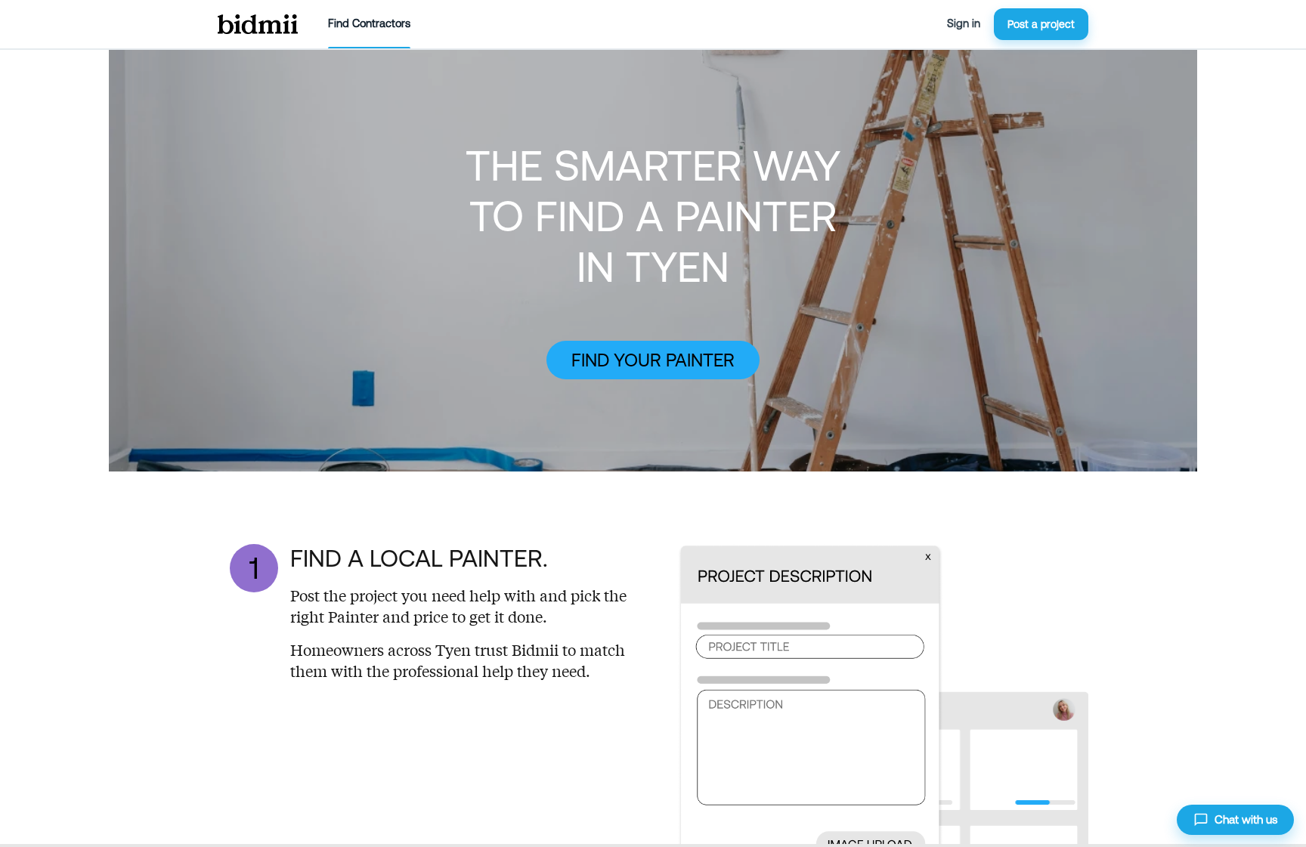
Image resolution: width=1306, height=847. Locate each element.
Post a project (1041, 24)
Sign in (963, 23)
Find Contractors (369, 23)
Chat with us (1246, 819)
